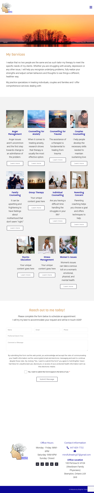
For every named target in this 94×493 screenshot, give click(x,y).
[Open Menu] (91, 7)
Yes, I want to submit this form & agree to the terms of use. (49, 372)
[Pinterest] (56, 464)
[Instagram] (47, 464)
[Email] (37, 464)
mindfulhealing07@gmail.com (76, 454)
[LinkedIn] (51, 464)
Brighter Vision (83, 489)
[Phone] (42, 464)
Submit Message (47, 379)
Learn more (15, 163)
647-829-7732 (77, 447)
